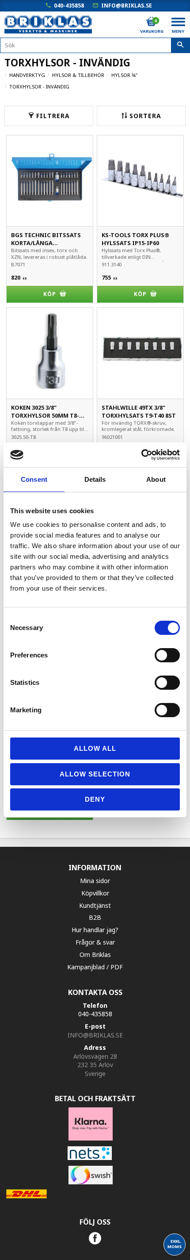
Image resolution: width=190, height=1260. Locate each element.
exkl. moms (174, 1243)
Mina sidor (95, 880)
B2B (95, 917)
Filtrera (53, 115)
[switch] (167, 655)
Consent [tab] (34, 479)
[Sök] (180, 45)
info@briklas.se (126, 5)
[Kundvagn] (151, 22)
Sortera (145, 115)
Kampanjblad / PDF (95, 967)
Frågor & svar (95, 942)
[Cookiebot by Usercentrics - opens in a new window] (141, 455)
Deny (95, 799)
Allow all (95, 748)
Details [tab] (95, 479)
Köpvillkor (95, 893)
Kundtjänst (95, 905)
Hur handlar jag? (95, 930)
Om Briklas (95, 954)
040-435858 (69, 5)
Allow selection (95, 774)
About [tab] (156, 479)
